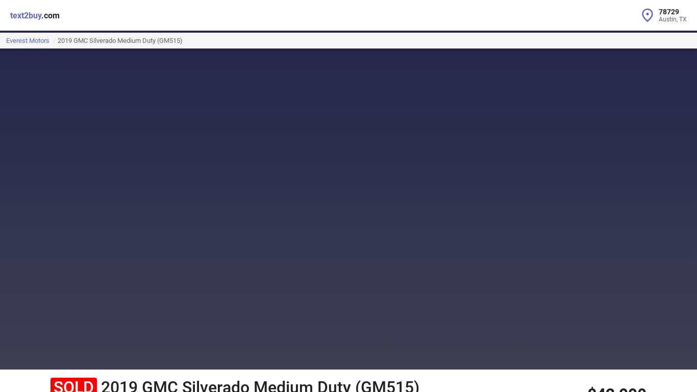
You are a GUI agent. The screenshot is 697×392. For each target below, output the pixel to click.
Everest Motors (27, 40)
